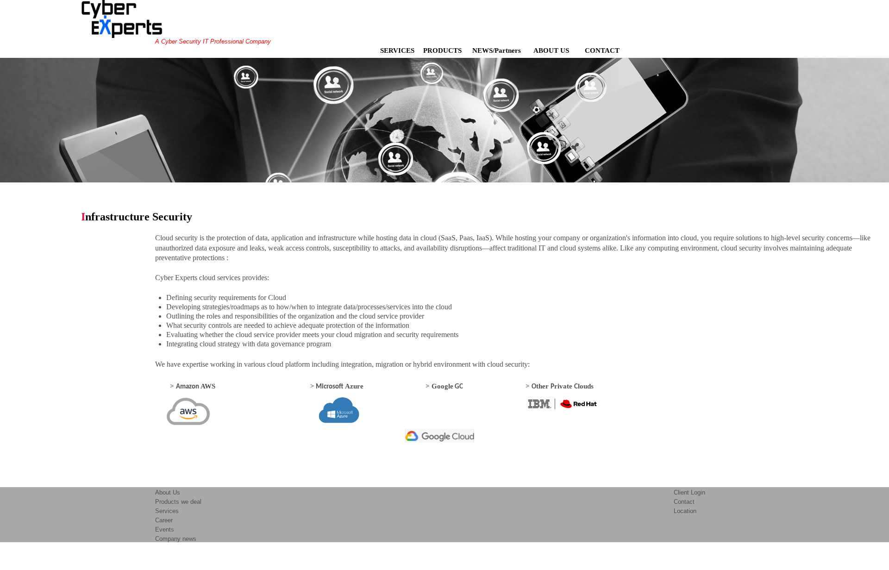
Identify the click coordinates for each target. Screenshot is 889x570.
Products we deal (178, 501)
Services (167, 510)
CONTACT (606, 50)
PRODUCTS (442, 50)
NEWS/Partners (497, 50)
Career (164, 520)
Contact (684, 501)
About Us (167, 492)
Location (685, 510)
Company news (175, 538)
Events (164, 529)
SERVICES (397, 50)
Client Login (689, 492)
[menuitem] (398, 50)
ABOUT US (555, 50)
